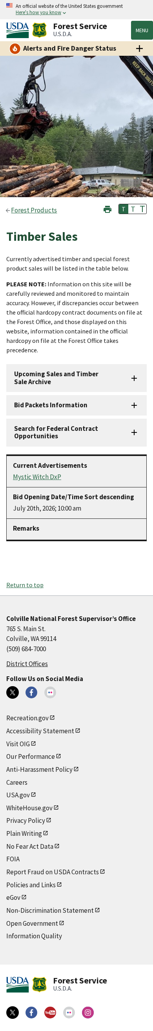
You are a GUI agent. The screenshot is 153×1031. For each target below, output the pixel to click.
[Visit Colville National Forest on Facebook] (31, 692)
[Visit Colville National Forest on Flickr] (50, 692)
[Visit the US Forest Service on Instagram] (88, 1012)
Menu (142, 30)
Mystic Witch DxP (37, 476)
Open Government (32, 923)
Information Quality (34, 936)
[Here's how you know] (76, 9)
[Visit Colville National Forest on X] (12, 692)
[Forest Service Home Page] (39, 30)
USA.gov (18, 795)
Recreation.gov (27, 718)
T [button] (124, 209)
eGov (13, 897)
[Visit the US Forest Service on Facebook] (31, 1012)
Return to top (25, 585)
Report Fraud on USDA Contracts (52, 872)
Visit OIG (18, 744)
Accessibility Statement (40, 731)
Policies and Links (31, 885)
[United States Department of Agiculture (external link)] (19, 30)
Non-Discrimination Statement (50, 910)
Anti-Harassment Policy (39, 769)
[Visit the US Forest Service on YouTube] (50, 1012)
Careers (16, 782)
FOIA (13, 859)
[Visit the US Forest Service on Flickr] (69, 1012)
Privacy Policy (25, 820)
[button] (107, 208)
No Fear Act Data (29, 846)
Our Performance (30, 756)
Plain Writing (24, 833)
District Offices (27, 663)
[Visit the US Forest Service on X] (12, 1012)
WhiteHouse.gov (29, 808)
